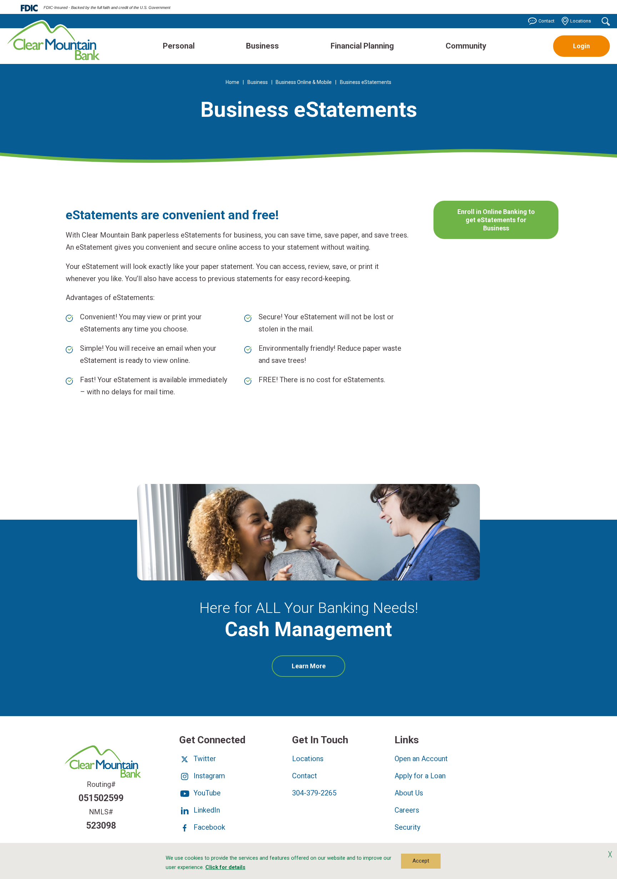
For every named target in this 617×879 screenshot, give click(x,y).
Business (262, 45)
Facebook (208, 827)
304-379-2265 (314, 793)
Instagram (208, 775)
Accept (420, 861)
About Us (409, 793)
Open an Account (421, 758)
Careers (407, 810)
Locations (580, 21)
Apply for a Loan (420, 775)
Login (581, 46)
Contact (546, 21)
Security (407, 827)
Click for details (225, 867)
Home (232, 82)
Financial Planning (362, 45)
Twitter (204, 758)
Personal (179, 45)
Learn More (319, 669)
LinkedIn (206, 810)
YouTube (206, 793)
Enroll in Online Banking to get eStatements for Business (496, 220)
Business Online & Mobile (304, 82)
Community (466, 45)
